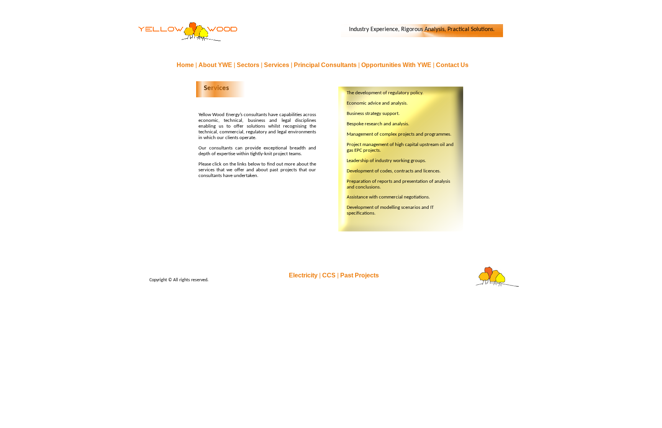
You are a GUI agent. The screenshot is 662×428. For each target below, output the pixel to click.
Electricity (304, 275)
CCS (329, 275)
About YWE (216, 65)
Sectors (249, 65)
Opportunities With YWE (397, 65)
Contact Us (452, 65)
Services (277, 65)
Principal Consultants (326, 65)
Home (186, 65)
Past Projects (359, 275)
